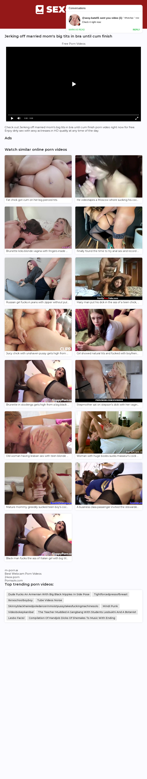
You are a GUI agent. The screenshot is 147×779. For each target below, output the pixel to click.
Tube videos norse (49, 600)
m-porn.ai (11, 570)
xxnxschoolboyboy (20, 600)
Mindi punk (110, 606)
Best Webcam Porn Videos (23, 573)
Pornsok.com (14, 580)
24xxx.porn (12, 577)
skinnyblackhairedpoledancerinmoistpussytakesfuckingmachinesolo (53, 606)
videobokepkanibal (21, 612)
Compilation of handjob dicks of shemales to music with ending (72, 618)
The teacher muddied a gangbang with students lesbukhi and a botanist (87, 612)
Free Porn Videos (73, 43)
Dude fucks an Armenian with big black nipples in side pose (48, 594)
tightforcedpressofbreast (110, 594)
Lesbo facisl (16, 618)
